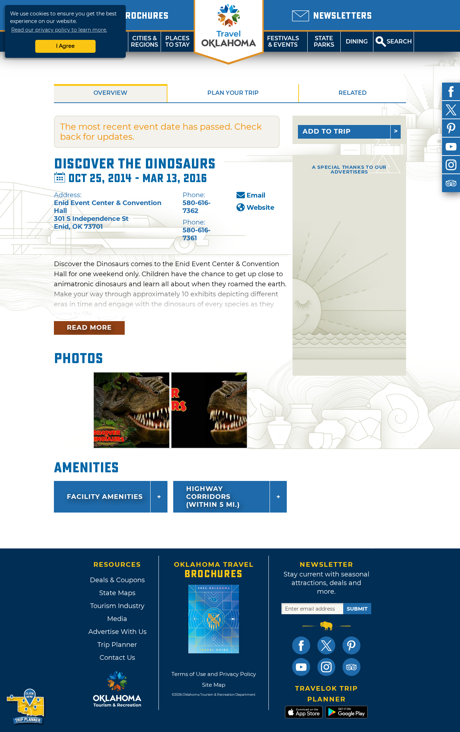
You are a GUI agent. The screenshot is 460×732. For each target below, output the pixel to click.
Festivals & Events (283, 41)
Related (353, 92)
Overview (110, 92)
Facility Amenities (105, 497)
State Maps (117, 593)
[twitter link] (326, 645)
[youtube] (451, 147)
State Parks (324, 41)
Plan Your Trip (233, 92)
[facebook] (451, 92)
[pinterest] (451, 128)
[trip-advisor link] (351, 667)
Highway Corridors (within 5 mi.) (213, 497)
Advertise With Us (117, 632)
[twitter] (451, 110)
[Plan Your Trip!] (26, 707)
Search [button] (399, 41)
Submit (357, 609)
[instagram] (451, 165)
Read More (89, 328)
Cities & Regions (144, 41)
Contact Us (117, 658)
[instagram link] (326, 667)
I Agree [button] (65, 46)
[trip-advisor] (451, 183)
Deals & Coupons (117, 580)
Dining (357, 41)
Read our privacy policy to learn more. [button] (59, 30)
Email (256, 195)
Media (117, 619)
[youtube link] (301, 667)
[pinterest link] (351, 645)
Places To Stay (177, 41)
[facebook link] (301, 645)
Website (260, 208)
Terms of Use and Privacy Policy (213, 674)
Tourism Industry (117, 606)
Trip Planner (117, 645)
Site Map (213, 684)
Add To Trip (327, 131)
